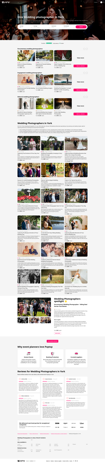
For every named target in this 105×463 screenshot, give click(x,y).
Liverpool (56, 444)
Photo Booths (20, 449)
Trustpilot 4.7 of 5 (30, 460)
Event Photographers (58, 449)
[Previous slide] (84, 49)
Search (96, 2)
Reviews (52, 461)
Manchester (38, 444)
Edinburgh (56, 445)
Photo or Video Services (33, 433)
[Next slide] (87, 49)
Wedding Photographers (44, 433)
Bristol (37, 445)
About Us (48, 461)
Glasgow (74, 444)
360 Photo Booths (21, 451)
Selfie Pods (38, 451)
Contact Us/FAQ (65, 461)
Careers (70, 461)
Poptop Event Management (22, 433)
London (19, 444)
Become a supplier (58, 461)
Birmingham (20, 445)
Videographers (38, 449)
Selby (18, 439)
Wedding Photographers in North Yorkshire (59, 433)
